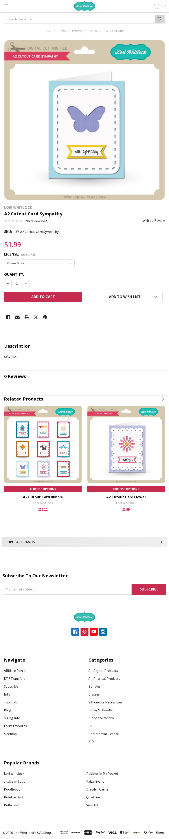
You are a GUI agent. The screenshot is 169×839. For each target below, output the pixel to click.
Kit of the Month (101, 718)
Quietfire (93, 797)
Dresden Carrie (97, 789)
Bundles (94, 686)
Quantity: (14, 274)
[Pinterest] (45, 317)
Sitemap (10, 734)
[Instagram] (103, 632)
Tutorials (11, 702)
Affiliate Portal (15, 670)
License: (20, 254)
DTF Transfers (14, 678)
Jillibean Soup (14, 781)
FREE (92, 726)
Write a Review (154, 220)
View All (92, 805)
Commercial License (103, 734)
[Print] (27, 317)
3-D (91, 741)
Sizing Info (12, 718)
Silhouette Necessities (105, 702)
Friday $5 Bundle (100, 710)
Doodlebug (12, 789)
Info (7, 694)
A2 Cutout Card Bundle (43, 497)
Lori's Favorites (15, 726)
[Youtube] (94, 632)
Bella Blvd (11, 805)
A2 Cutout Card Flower (126, 497)
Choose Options (43, 489)
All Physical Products (104, 678)
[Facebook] (8, 317)
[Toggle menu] (6, 6)
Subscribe (11, 686)
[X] (36, 317)
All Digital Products (103, 670)
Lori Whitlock (14, 773)
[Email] (17, 317)
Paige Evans (95, 781)
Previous (157, 399)
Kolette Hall (13, 797)
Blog (7, 710)
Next (162, 399)
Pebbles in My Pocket (102, 773)
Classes (94, 694)
